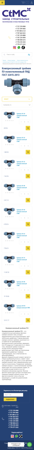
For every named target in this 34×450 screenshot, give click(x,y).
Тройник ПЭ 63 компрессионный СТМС (22, 235)
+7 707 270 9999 (20, 37)
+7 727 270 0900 (20, 26)
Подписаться (10, 399)
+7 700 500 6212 (20, 40)
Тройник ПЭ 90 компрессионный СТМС (22, 283)
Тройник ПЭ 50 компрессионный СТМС (22, 211)
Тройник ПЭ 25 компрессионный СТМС (22, 139)
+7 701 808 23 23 (20, 31)
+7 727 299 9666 (20, 28)
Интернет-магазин (11, 60)
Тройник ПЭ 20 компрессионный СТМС (22, 115)
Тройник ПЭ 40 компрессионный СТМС (22, 187)
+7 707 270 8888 (20, 35)
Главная (4, 60)
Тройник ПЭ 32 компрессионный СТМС (22, 163)
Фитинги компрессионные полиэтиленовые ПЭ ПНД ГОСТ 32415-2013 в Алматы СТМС (15, 61)
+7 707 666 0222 (20, 33)
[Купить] (28, 128)
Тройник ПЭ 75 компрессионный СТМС (22, 259)
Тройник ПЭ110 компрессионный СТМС (23, 307)
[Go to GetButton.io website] (29, 448)
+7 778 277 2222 (20, 44)
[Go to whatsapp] (29, 444)
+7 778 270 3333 (20, 42)
